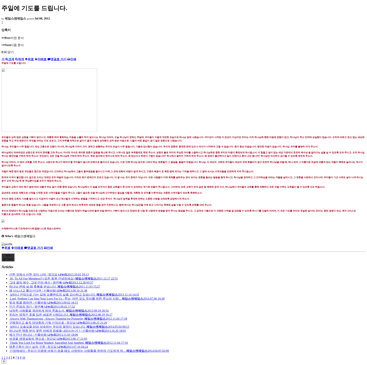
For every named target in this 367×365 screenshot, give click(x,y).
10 (23, 357)
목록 (8, 257)
